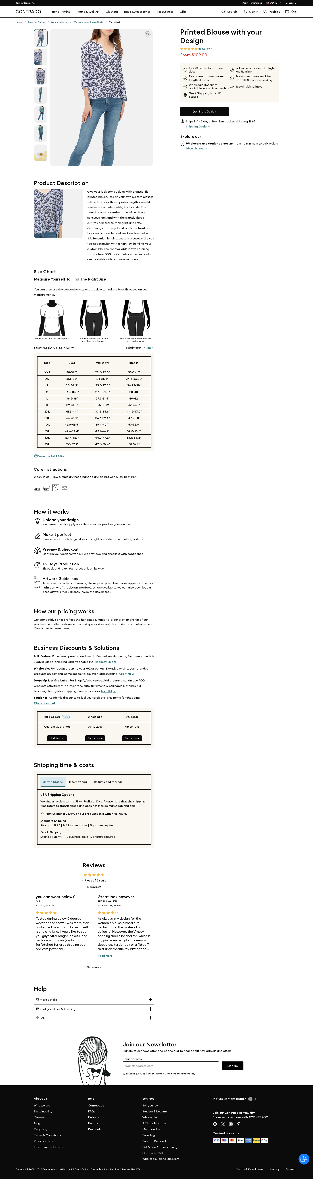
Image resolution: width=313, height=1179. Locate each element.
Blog (37, 1123)
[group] (41, 37)
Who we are (42, 1105)
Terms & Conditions (47, 1135)
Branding (148, 1135)
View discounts (196, 148)
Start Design (207, 111)
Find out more (95, 738)
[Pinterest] (240, 1124)
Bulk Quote (57, 738)
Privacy (275, 1169)
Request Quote (106, 662)
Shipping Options (198, 126)
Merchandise (151, 1129)
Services (148, 1099)
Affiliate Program (154, 1123)
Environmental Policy (48, 1147)
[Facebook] (216, 1124)
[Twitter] (224, 1124)
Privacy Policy (43, 1141)
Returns (93, 1123)
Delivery (93, 1117)
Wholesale (149, 1117)
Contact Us (291, 2)
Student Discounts (155, 1111)
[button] (101, 97)
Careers (39, 1117)
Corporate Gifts (153, 1153)
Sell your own (151, 1105)
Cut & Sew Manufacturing (159, 1147)
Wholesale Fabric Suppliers (160, 1159)
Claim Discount (44, 703)
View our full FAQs (51, 456)
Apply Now (126, 674)
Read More (105, 956)
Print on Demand (154, 1141)
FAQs (91, 1111)
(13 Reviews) (205, 48)
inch (150, 347)
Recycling (40, 1129)
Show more (94, 967)
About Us (40, 1099)
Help (91, 1099)
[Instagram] (232, 1124)
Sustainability (43, 1111)
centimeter (133, 347)
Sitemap (291, 1169)
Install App (108, 691)
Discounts (95, 1129)
